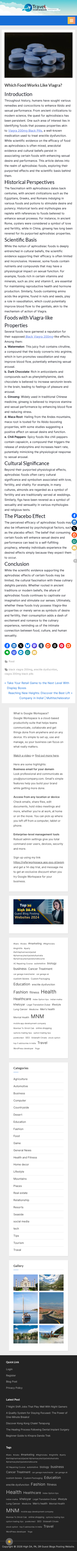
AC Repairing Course (23, 963)
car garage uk (42, 974)
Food (12, 661)
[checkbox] (9, 1541)
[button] (7, 645)
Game (17, 1143)
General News (22, 1150)
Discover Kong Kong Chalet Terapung (28, 1423)
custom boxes (21, 978)
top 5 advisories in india (24, 1043)
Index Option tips (41, 999)
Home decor (21, 1164)
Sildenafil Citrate (39, 1038)
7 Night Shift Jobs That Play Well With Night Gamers (36, 1406)
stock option (54, 1038)
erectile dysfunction (43, 984)
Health (48, 992)
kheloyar (19, 1004)
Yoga (37, 1048)
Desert (17, 1114)
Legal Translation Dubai (38, 1004)
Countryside (21, 1107)
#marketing (35, 943)
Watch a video (22, 755)
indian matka (56, 999)
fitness (34, 992)
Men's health (47, 1009)
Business (19, 1093)
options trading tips (22, 1033)
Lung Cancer (20, 1009)
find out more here (47, 755)
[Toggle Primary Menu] (71, 20)
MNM (37, 1016)
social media (21, 1221)
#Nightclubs (49, 944)
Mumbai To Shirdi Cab (23, 1028)
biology (51, 963)
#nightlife (17, 948)
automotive (39, 963)
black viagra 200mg (20, 669)
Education (21, 984)
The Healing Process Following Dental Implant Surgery (37, 1429)
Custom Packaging (40, 978)
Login (9, 1369)
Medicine (33, 1009)
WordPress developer (23, 1048)
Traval (17, 1250)
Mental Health (21, 1017)
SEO (27, 1037)
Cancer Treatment (40, 969)
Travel (42, 1043)
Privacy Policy (14, 1387)
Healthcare (22, 999)
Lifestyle (18, 1171)
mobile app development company (29, 1023)
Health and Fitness (25, 1157)
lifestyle (56, 1004)
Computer (19, 1100)
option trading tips (42, 1033)
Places (17, 1186)
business (20, 969)
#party (27, 948)
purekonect (18, 1038)
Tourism (18, 1243)
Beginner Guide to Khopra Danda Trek (28, 1435)
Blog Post (11, 1381)
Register (11, 1375)
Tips (16, 1235)
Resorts (18, 1207)
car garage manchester (24, 974)
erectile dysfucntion (45, 669)
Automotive (20, 1086)
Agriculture (20, 1079)
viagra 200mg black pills (18, 673)
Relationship (21, 1200)
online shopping (44, 1028)
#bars (16, 944)
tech (16, 1228)
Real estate (20, 1193)
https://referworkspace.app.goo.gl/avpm (38, 862)
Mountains (20, 1178)
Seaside (18, 1214)
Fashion (20, 992)
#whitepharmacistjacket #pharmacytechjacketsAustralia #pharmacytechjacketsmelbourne (29, 955)
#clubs (23, 944)
